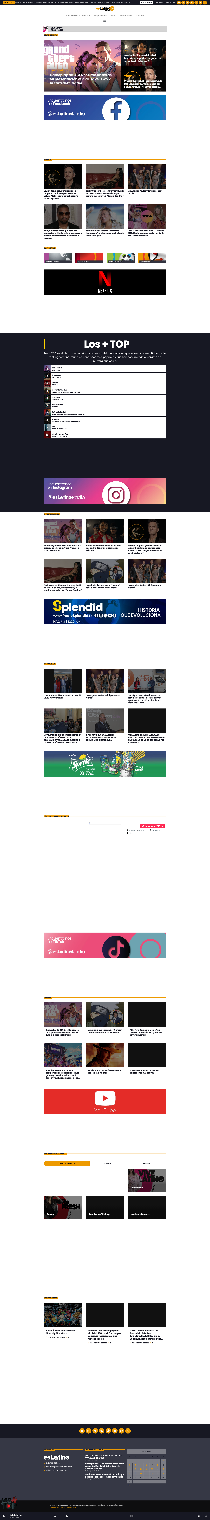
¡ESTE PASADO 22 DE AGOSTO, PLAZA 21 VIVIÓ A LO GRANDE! (62, 696)
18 (135, 1473)
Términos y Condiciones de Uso (63, 1507)
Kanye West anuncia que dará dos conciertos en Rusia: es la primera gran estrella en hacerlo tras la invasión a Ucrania (63, 234)
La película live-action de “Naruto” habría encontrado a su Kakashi (103, 586)
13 (146, 1469)
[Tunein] (188, 2)
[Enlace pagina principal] (105, 8)
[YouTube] (179, 2)
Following (142, 830)
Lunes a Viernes (67, 1163)
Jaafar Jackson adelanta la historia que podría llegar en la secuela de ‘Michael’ (103, 548)
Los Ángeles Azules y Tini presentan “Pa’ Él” (145, 192)
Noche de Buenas (140, 1214)
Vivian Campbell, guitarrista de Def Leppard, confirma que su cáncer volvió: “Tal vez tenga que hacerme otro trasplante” (61, 195)
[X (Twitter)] (183, 2)
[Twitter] (95, 1431)
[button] (15, 1497)
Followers (155, 830)
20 (147, 1473)
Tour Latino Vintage (99, 1214)
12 (141, 1469)
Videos (131, 830)
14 (152, 1469)
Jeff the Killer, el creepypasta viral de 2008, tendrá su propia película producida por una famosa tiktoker (104, 1334)
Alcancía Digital (116, 1505)
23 (163, 1473)
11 (135, 1469)
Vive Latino (137, 1187)
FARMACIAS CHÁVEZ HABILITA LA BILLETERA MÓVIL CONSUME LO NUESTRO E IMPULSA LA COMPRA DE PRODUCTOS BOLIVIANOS (147, 739)
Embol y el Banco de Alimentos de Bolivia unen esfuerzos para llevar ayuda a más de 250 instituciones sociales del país (144, 699)
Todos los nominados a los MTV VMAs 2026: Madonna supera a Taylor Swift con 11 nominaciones (146, 233)
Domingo (146, 1163)
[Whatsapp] (121, 1431)
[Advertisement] (105, 140)
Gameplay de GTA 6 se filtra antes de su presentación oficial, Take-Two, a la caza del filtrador (63, 548)
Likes (130, 833)
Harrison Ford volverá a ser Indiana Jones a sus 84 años (105, 1071)
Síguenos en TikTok (153, 826)
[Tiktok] (108, 1431)
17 (129, 1473)
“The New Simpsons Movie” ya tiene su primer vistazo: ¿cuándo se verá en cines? (146, 1032)
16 (163, 1469)
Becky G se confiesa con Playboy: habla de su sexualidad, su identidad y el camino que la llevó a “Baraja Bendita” (105, 193)
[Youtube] (115, 1431)
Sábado (108, 1163)
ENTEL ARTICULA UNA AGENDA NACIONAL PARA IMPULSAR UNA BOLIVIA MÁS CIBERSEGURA (101, 737)
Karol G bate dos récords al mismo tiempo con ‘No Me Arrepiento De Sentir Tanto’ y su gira (105, 233)
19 (141, 1473)
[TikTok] (192, 2)
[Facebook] (205, 2)
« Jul (128, 1485)
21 (152, 1473)
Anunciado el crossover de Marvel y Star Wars (60, 1332)
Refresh (51, 1214)
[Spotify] (196, 2)
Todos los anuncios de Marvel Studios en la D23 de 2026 (144, 1071)
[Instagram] (201, 2)
